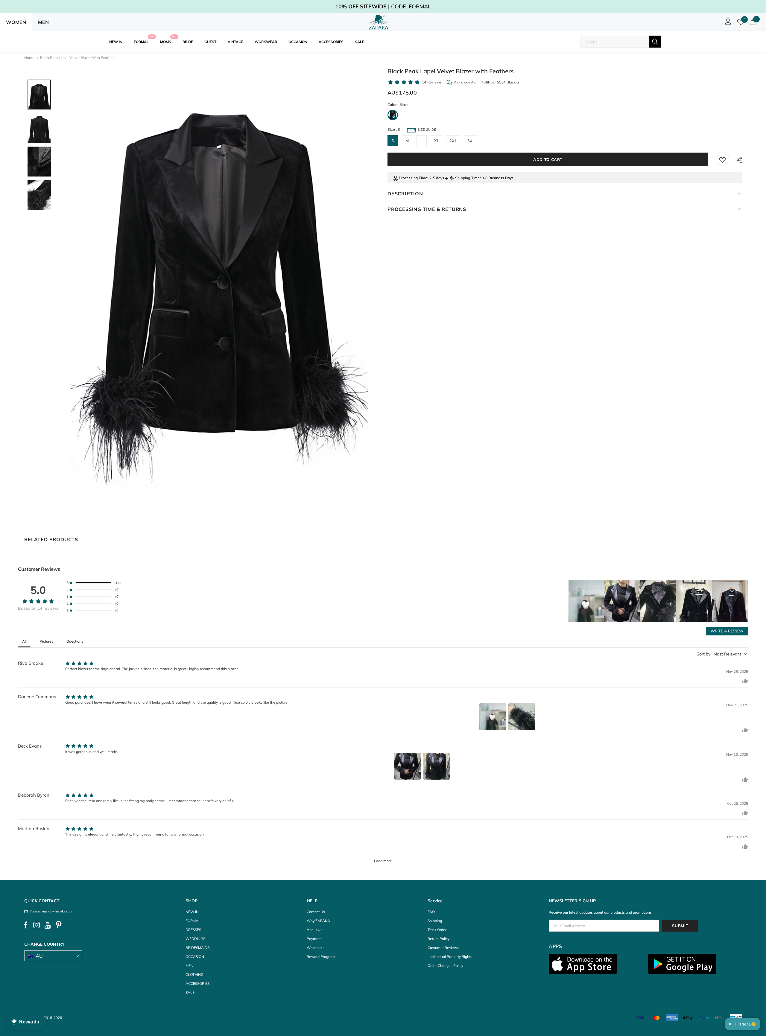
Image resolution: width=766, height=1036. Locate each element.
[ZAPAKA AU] (378, 22)
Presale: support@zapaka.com (50, 911)
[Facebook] (25, 925)
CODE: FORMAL (383, 6)
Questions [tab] (74, 641)
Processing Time (413, 178)
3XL (471, 140)
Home (29, 57)
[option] (218, 293)
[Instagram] (36, 925)
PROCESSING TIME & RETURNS (426, 209)
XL (436, 140)
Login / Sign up (727, 23)
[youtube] (47, 925)
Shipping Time (467, 178)
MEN (43, 22)
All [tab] (24, 641)
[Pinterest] (58, 925)
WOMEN (16, 22)
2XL (453, 140)
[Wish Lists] (722, 159)
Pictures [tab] (46, 641)
